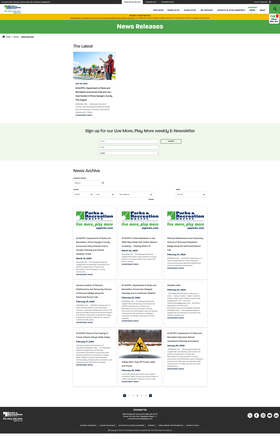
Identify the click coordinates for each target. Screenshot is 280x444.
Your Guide (158, 10)
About (262, 10)
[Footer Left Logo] (12, 416)
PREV (124, 395)
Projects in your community (231, 10)
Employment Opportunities (170, 425)
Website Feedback (88, 425)
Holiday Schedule (107, 425)
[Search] (102, 183)
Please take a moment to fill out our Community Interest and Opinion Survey (102, 18)
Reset (151, 199)
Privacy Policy (192, 425)
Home (8, 37)
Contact (151, 425)
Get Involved (207, 10)
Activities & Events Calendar (131, 425)
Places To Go (190, 10)
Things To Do (173, 10)
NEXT (150, 395)
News (252, 10)
